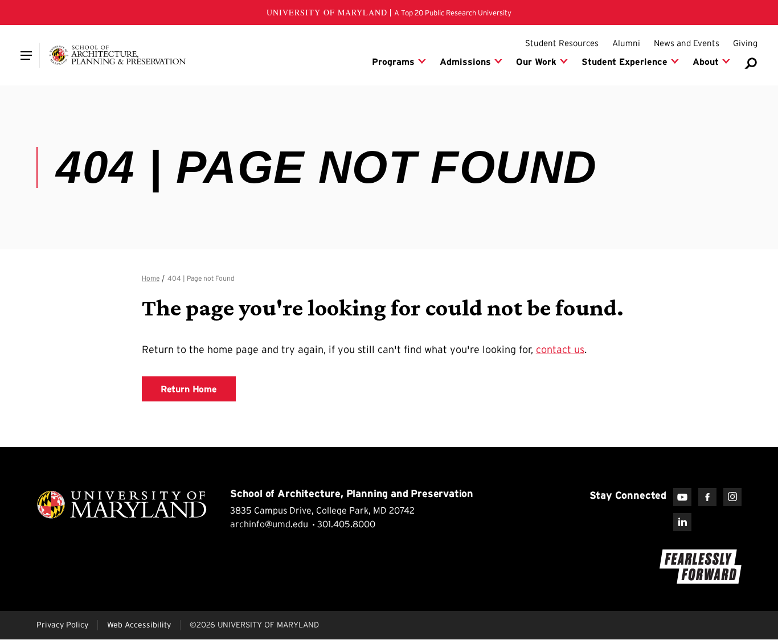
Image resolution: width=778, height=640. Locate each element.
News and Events (686, 43)
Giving (745, 43)
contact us (560, 349)
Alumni (626, 43)
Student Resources (562, 43)
